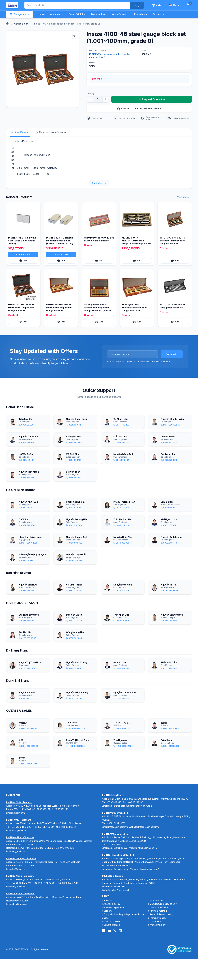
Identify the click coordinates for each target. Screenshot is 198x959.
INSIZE (93, 54)
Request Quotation (153, 99)
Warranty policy (158, 925)
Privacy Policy (163, 361)
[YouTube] (109, 930)
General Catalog (111, 925)
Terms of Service (145, 361)
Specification (21, 132)
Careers (107, 910)
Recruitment (141, 14)
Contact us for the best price (141, 108)
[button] (43, 69)
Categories (20, 14)
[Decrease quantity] (90, 99)
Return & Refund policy (161, 914)
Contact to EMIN (111, 921)
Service (157, 14)
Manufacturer (99, 14)
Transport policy (158, 918)
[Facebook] (103, 930)
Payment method (158, 910)
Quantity (90, 93)
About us (55, 14)
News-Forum (119, 14)
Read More (97, 183)
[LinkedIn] (120, 930)
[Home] (7, 23)
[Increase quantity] (105, 99)
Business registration (114, 907)
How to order (156, 900)
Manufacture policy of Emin (163, 904)
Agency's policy (111, 904)
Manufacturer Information (53, 132)
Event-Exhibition (77, 14)
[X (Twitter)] (114, 930)
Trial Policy (155, 921)
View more (183, 197)
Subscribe (172, 354)
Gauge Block (21, 23)
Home (42, 14)
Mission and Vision (159, 907)
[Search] (137, 5)
